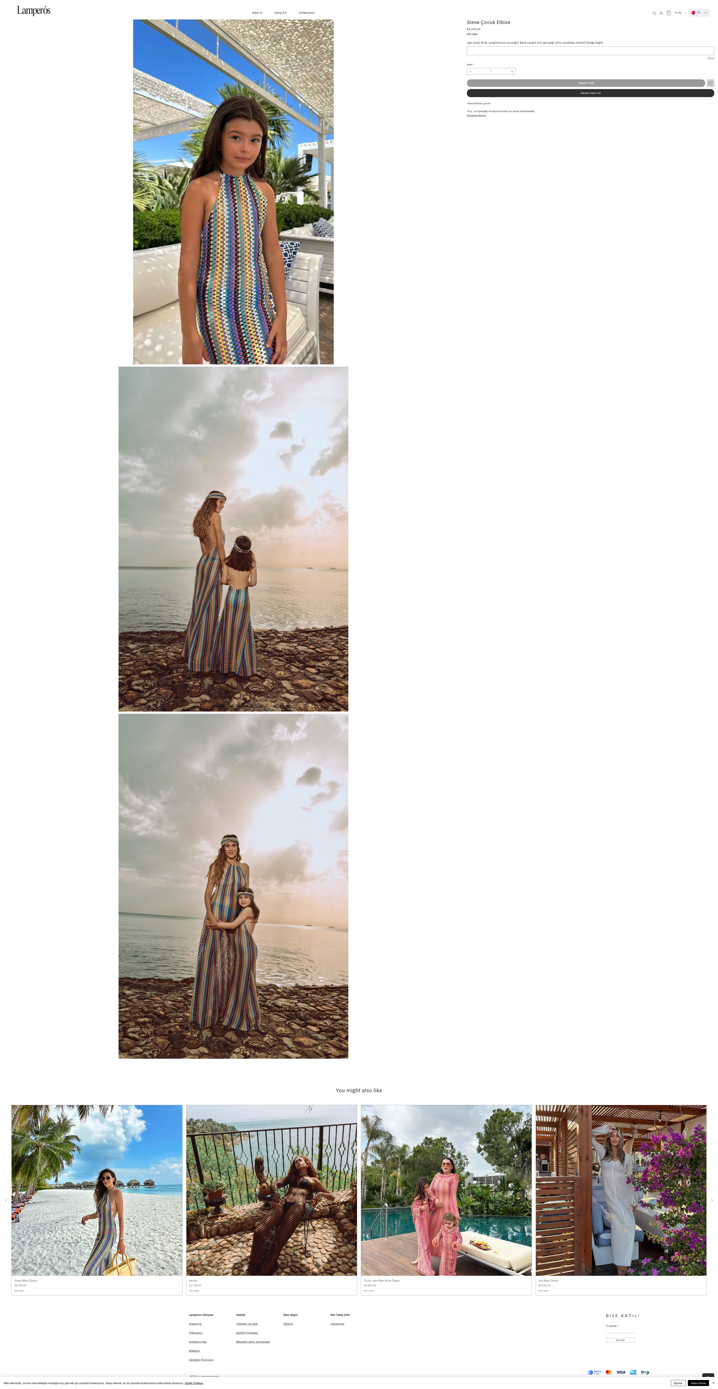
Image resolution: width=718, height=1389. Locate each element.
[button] (257, 12)
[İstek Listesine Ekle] (710, 83)
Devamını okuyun (476, 115)
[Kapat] (713, 1383)
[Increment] (512, 71)
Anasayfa (195, 1323)
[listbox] (680, 13)
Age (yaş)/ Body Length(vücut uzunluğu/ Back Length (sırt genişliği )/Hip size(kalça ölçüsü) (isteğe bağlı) (535, 42)
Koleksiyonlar (198, 1341)
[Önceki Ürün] (6, 1200)
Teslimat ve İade (247, 1323)
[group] (359, 1200)
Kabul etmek (698, 1383)
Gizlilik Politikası (194, 1383)
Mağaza (194, 1350)
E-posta (611, 1325)
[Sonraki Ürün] (712, 1200)
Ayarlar (678, 1383)
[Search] (654, 13)
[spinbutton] (491, 71)
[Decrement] (469, 71)
